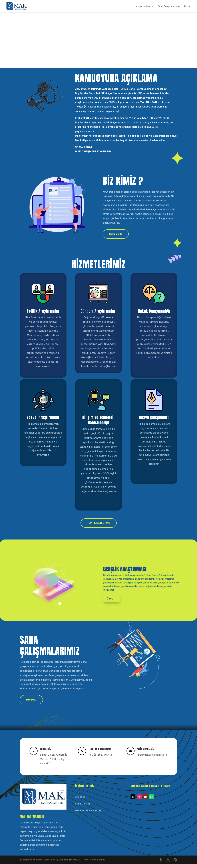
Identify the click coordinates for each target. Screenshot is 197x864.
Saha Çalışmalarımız (169, 6)
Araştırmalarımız (144, 6)
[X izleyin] (133, 796)
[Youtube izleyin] (145, 796)
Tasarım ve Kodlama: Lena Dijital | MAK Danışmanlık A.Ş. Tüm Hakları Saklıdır (62, 859)
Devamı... (31, 699)
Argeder (80, 796)
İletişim (188, 6)
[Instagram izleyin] (139, 796)
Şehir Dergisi (82, 803)
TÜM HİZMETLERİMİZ (98, 523)
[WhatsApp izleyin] (151, 796)
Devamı (111, 598)
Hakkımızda (115, 234)
